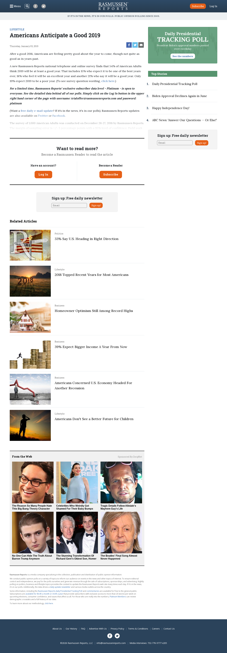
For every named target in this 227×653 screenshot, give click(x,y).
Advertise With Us (98, 628)
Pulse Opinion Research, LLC (98, 133)
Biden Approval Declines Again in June (179, 96)
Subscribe (110, 174)
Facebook (58, 115)
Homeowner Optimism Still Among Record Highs (94, 311)
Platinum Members (118, 596)
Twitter (43, 115)
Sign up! (96, 205)
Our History (71, 628)
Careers (156, 628)
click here (108, 81)
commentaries (93, 591)
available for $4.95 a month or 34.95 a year (44, 593)
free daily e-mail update (37, 110)
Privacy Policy (117, 628)
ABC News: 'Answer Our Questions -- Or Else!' (184, 120)
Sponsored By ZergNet (130, 456)
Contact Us (169, 628)
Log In (213, 6)
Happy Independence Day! (170, 108)
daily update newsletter (60, 587)
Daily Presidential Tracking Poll (174, 84)
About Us (57, 628)
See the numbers (182, 56)
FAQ (83, 628)
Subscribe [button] (198, 6)
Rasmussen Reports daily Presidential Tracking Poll (60, 591)
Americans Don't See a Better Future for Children (94, 419)
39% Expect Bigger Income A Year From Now (91, 347)
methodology (133, 133)
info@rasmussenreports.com (111, 643)
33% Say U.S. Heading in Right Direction (86, 239)
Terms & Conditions (138, 628)
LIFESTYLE (17, 29)
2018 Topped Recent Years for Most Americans (91, 274)
